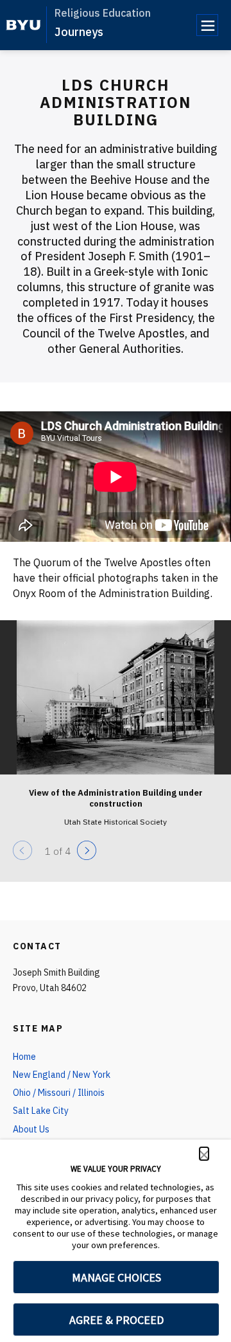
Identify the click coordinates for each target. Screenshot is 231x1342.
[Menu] (207, 25)
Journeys (79, 31)
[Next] (86, 850)
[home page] (23, 25)
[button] (204, 1153)
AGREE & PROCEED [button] (116, 1319)
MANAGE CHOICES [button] (116, 1277)
